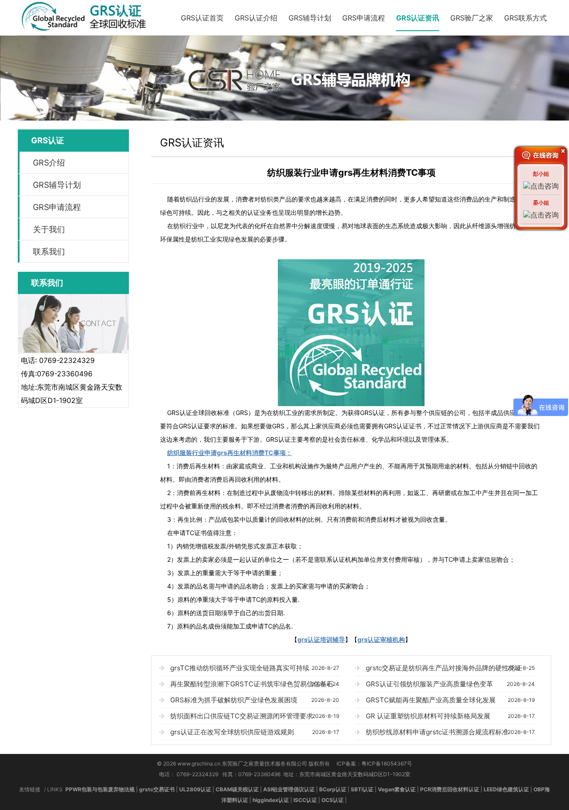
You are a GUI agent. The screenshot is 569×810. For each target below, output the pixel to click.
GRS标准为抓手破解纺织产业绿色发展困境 (254, 700)
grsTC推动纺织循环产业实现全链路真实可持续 (254, 668)
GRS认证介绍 (256, 17)
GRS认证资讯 (417, 17)
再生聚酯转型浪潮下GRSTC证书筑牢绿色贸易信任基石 (254, 684)
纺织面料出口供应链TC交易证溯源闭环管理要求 (254, 716)
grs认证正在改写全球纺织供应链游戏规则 (254, 732)
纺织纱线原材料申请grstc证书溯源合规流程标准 (450, 732)
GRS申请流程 (363, 17)
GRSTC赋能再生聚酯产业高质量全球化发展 (450, 700)
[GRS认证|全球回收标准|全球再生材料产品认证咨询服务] (87, 30)
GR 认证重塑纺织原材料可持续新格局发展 (450, 716)
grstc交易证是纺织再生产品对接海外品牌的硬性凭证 (450, 668)
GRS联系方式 (525, 17)
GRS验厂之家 (471, 17)
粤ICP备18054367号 (386, 763)
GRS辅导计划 (310, 17)
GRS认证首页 (202, 17)
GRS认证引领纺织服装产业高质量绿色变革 (450, 684)
